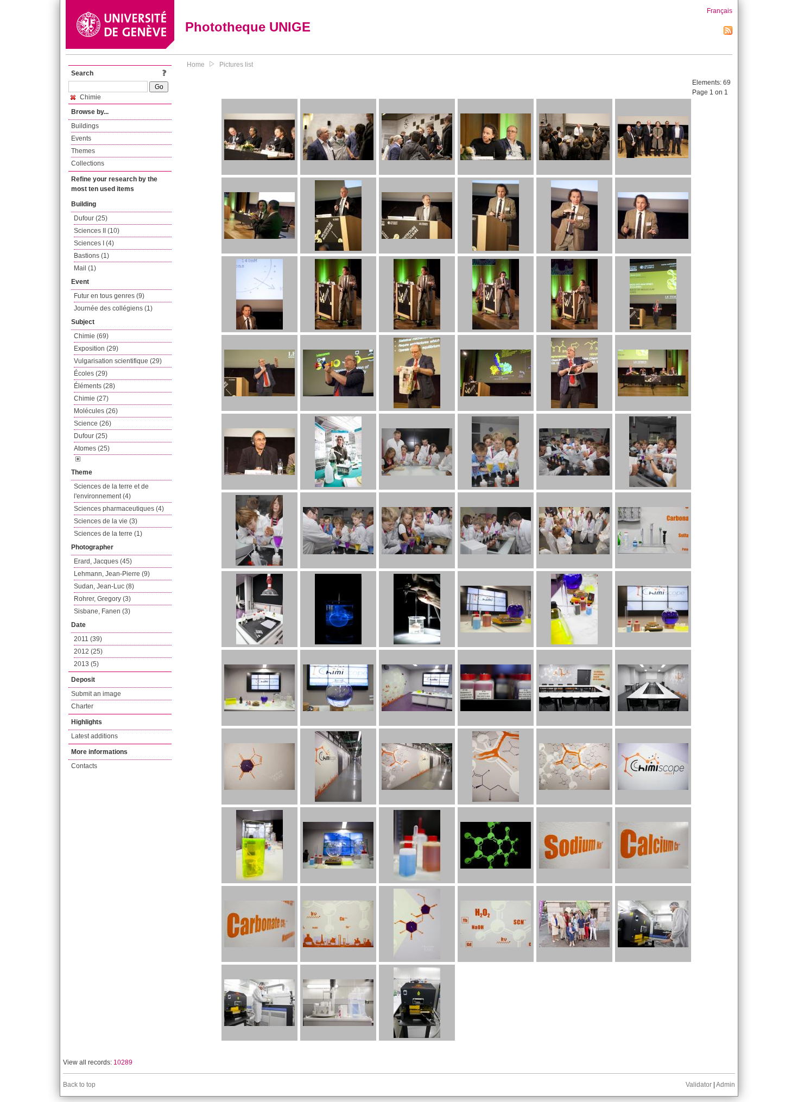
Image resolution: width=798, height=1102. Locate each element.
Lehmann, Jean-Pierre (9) (112, 574)
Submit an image (96, 694)
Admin (725, 1084)
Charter (82, 706)
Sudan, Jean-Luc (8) (104, 586)
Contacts (84, 766)
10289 (122, 1062)
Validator (699, 1084)
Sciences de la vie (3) (105, 521)
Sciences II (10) (96, 231)
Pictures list (236, 64)
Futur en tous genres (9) (109, 296)
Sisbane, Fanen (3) (102, 611)
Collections (87, 163)
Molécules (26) (96, 411)
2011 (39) (88, 639)
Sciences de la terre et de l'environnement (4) (111, 491)
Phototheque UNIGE (248, 27)
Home (196, 64)
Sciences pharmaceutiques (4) (119, 508)
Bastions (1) (91, 255)
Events (81, 138)
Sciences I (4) (94, 243)
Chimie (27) (91, 398)
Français (719, 11)
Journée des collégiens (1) (113, 308)
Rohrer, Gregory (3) (102, 599)
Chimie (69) (91, 336)
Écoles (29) (90, 373)
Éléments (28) (94, 386)
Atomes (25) (92, 448)
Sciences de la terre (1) (108, 533)
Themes (83, 151)
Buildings (85, 126)
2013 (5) (86, 664)
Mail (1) (85, 268)
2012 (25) (88, 651)
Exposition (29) (96, 348)
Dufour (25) (90, 218)
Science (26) (92, 423)
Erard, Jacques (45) (103, 561)
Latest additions (94, 736)
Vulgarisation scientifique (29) (118, 361)
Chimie (89, 97)
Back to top (79, 1084)
